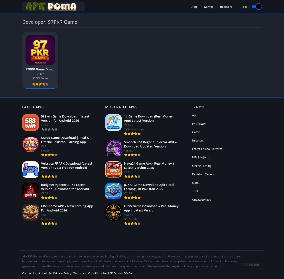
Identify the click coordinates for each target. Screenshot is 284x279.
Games (208, 7)
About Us (45, 273)
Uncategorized (201, 199)
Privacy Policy (62, 273)
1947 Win (198, 107)
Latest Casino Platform (207, 149)
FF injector (199, 124)
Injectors (226, 7)
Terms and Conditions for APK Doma (97, 273)
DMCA (128, 273)
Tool (244, 7)
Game (196, 132)
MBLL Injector (201, 157)
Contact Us (29, 273)
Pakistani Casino (203, 174)
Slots (195, 183)
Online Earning (201, 166)
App (194, 7)
